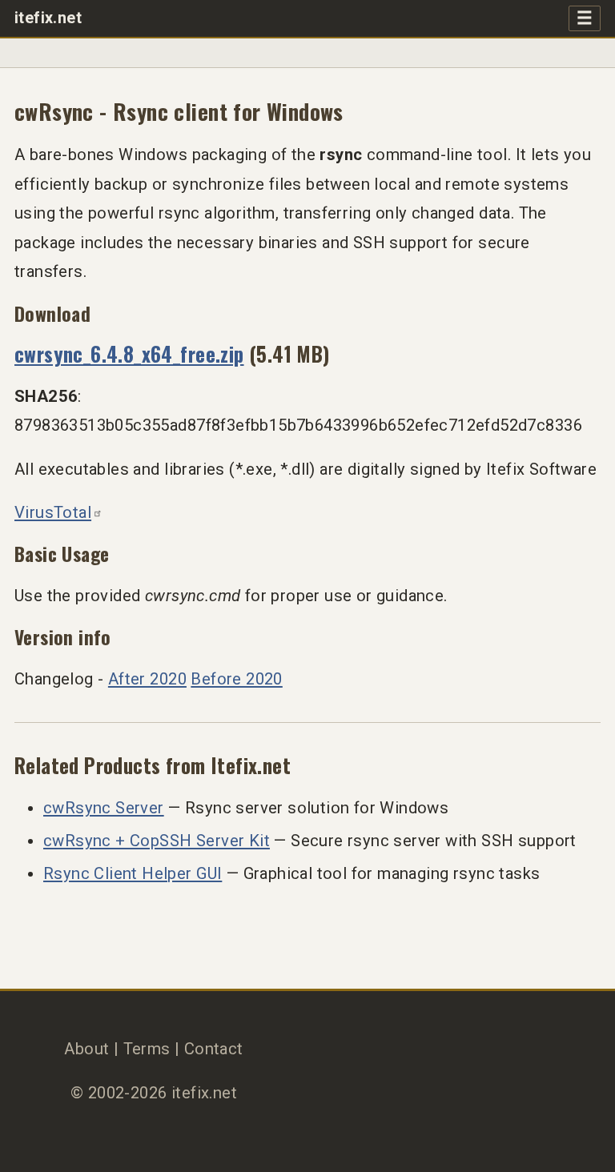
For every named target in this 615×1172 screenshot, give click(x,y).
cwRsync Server (103, 807)
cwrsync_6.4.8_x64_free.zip (129, 353)
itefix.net (48, 18)
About (86, 1048)
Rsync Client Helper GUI (132, 873)
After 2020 (147, 678)
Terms (147, 1048)
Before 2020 (236, 678)
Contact (213, 1048)
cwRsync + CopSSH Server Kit (156, 840)
